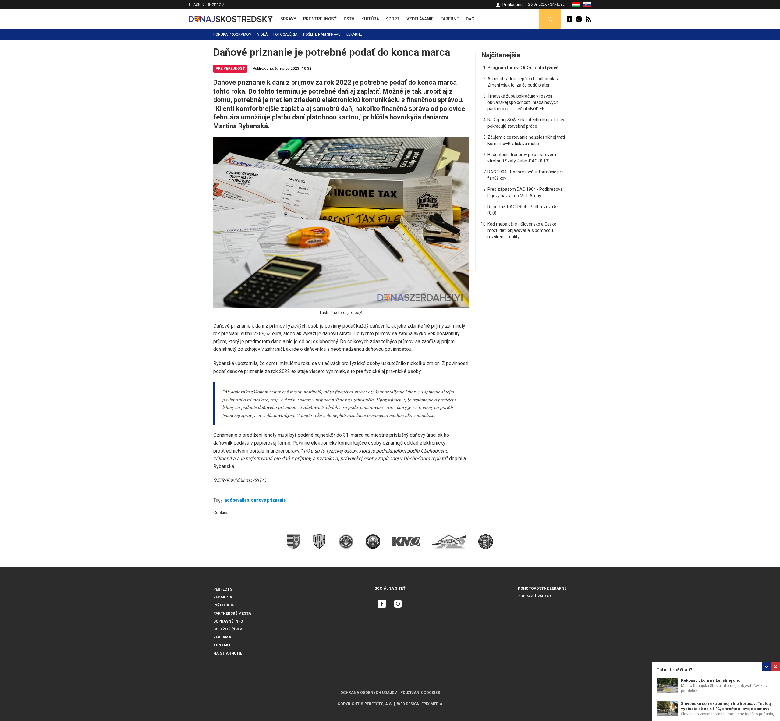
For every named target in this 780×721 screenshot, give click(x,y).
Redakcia (222, 597)
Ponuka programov (232, 34)
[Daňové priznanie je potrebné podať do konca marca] (587, 5)
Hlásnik (196, 5)
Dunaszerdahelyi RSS (588, 19)
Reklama (222, 637)
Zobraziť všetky (534, 596)
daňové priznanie (268, 500)
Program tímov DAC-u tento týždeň (523, 67)
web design (408, 704)
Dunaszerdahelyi (569, 19)
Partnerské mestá (232, 613)
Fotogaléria (285, 34)
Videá (262, 34)
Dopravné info (228, 621)
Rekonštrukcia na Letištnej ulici (711, 680)
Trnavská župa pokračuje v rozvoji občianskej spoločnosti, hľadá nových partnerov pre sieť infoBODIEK (523, 102)
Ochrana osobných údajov (368, 693)
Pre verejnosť (230, 68)
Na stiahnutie (227, 653)
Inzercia (216, 5)
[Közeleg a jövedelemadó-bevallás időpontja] (576, 5)
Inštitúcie (223, 605)
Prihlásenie (513, 4)
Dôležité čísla (228, 629)
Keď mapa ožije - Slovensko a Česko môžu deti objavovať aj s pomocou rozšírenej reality (522, 230)
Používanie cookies (420, 693)
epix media (431, 704)
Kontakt (222, 645)
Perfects (222, 589)
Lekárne (354, 34)
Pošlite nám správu (322, 34)
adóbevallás (237, 500)
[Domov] (231, 19)
